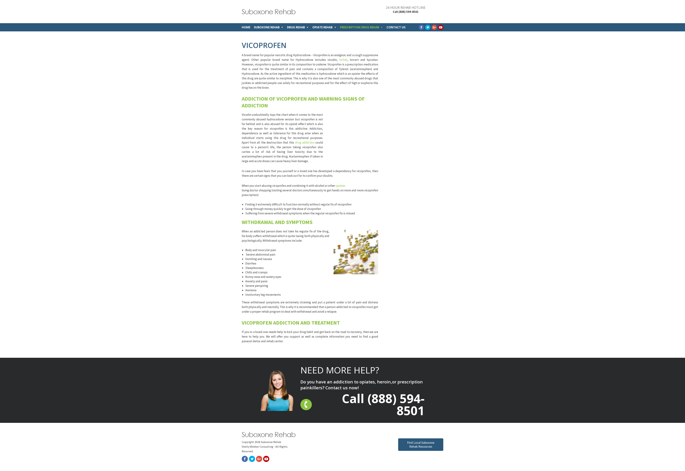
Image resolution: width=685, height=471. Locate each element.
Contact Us (396, 27)
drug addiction (304, 142)
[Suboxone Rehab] (269, 13)
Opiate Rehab (322, 27)
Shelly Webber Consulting (257, 446)
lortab (343, 60)
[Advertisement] (351, 138)
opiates (340, 186)
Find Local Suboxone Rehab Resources (420, 445)
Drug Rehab (296, 27)
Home (246, 27)
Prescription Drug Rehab (359, 27)
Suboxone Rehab (267, 27)
